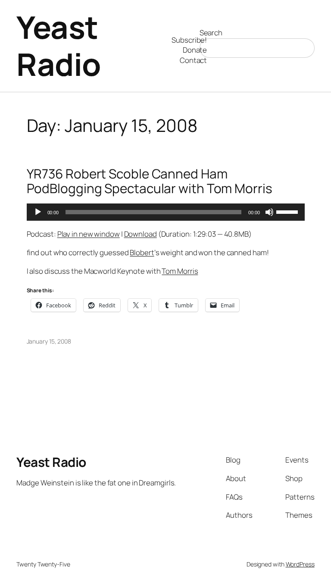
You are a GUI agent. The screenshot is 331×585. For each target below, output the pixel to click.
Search (211, 33)
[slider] (288, 211)
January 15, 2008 (49, 341)
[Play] (38, 212)
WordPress (300, 564)
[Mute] (269, 212)
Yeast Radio (58, 45)
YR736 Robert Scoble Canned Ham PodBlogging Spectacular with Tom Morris (149, 180)
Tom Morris (180, 271)
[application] (166, 212)
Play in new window (88, 234)
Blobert (142, 252)
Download (140, 234)
